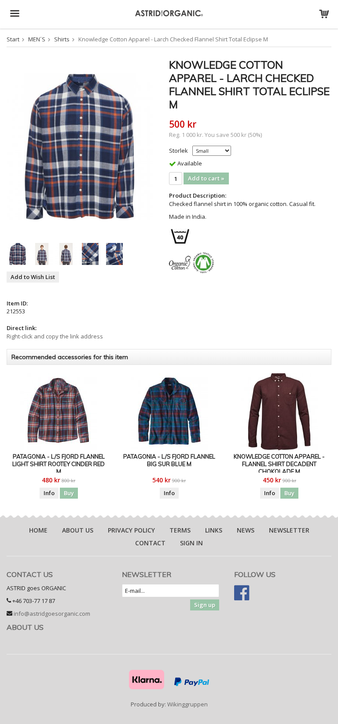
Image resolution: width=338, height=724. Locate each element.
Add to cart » (206, 178)
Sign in (191, 543)
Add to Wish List (33, 277)
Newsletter (289, 530)
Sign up (204, 605)
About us (77, 530)
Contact (150, 543)
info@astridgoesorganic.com (52, 613)
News (245, 530)
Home (38, 530)
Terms (180, 530)
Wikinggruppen (187, 704)
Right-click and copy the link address (55, 336)
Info (49, 493)
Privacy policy (131, 530)
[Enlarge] (80, 146)
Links (213, 530)
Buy (69, 493)
